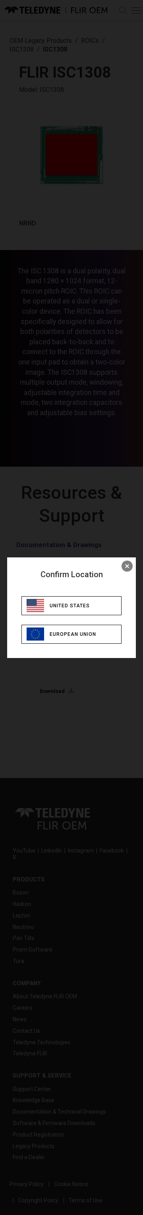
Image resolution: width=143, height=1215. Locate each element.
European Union (73, 634)
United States (70, 605)
